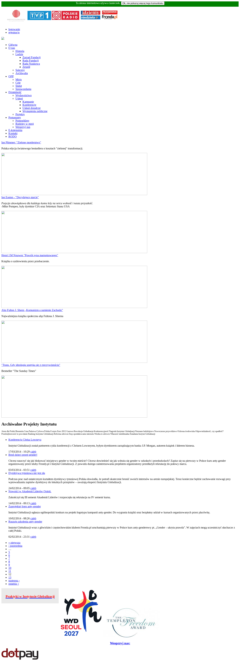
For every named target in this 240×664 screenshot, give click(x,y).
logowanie (14, 29)
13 (9, 577)
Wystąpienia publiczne (34, 111)
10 (9, 567)
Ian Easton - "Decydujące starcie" (20, 197)
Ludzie (19, 54)
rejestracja (14, 32)
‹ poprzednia (15, 545)
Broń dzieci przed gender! (22, 454)
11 (9, 571)
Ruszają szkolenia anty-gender (25, 521)
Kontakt (12, 133)
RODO (12, 136)
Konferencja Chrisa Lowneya (24, 439)
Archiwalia (21, 73)
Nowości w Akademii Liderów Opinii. (29, 491)
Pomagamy (14, 117)
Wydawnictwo (23, 95)
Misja (18, 79)
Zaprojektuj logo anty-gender (24, 506)
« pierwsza (14, 542)
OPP (11, 76)
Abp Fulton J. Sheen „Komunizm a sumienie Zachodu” (32, 310)
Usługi (19, 98)
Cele (18, 82)
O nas (11, 47)
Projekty (20, 114)
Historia (19, 51)
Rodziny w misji (24, 123)
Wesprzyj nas (22, 126)
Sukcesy (20, 70)
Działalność (14, 92)
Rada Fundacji (30, 60)
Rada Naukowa (31, 63)
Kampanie (28, 101)
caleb (33, 451)
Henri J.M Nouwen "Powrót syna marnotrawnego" (29, 255)
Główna (12, 44)
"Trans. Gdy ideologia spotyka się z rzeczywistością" (30, 364)
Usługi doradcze (31, 108)
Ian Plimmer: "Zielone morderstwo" (21, 142)
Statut (18, 85)
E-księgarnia (15, 130)
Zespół (26, 66)
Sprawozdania (23, 89)
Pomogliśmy (22, 120)
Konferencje (29, 104)
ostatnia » (13, 583)
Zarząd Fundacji (31, 57)
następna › (14, 580)
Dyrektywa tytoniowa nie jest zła (26, 473)
